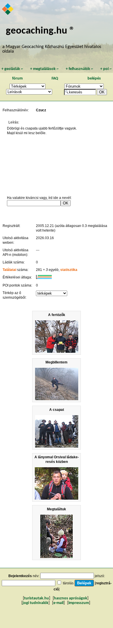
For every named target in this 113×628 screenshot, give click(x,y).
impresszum (78, 603)
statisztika (68, 270)
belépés (94, 78)
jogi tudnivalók (35, 603)
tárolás (68, 583)
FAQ (55, 78)
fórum (17, 78)
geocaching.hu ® (40, 31)
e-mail (58, 603)
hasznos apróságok (70, 598)
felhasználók (79, 69)
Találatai (9, 270)
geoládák (12, 69)
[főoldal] (8, 10)
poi (106, 69)
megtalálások (44, 69)
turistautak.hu (36, 598)
